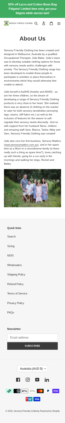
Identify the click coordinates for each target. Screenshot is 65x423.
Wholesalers (14, 265)
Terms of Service (17, 293)
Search (11, 236)
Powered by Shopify (50, 411)
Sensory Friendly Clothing (26, 411)
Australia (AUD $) (31, 368)
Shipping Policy (16, 274)
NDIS (10, 255)
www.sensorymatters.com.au (21, 144)
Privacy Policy (15, 303)
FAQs (10, 312)
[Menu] (59, 23)
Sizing (10, 246)
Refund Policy (15, 284)
